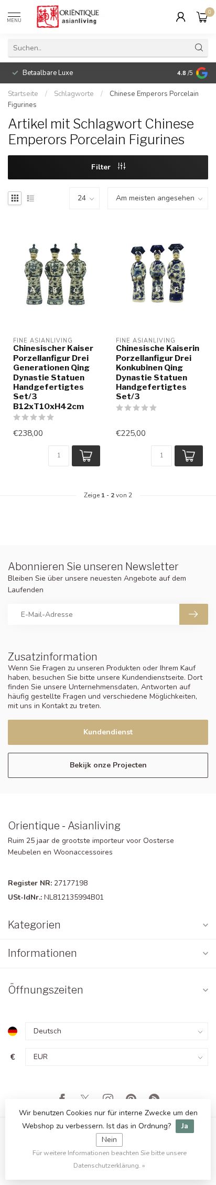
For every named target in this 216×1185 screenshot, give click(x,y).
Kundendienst (108, 732)
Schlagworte (74, 94)
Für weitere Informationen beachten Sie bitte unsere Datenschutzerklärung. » (110, 1159)
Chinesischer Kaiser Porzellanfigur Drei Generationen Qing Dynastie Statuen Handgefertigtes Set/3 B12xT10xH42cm (53, 377)
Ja (184, 1126)
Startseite (23, 94)
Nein (109, 1140)
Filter (102, 167)
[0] (202, 16)
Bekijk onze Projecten (108, 765)
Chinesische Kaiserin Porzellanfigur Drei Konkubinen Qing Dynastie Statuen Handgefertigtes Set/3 (157, 372)
